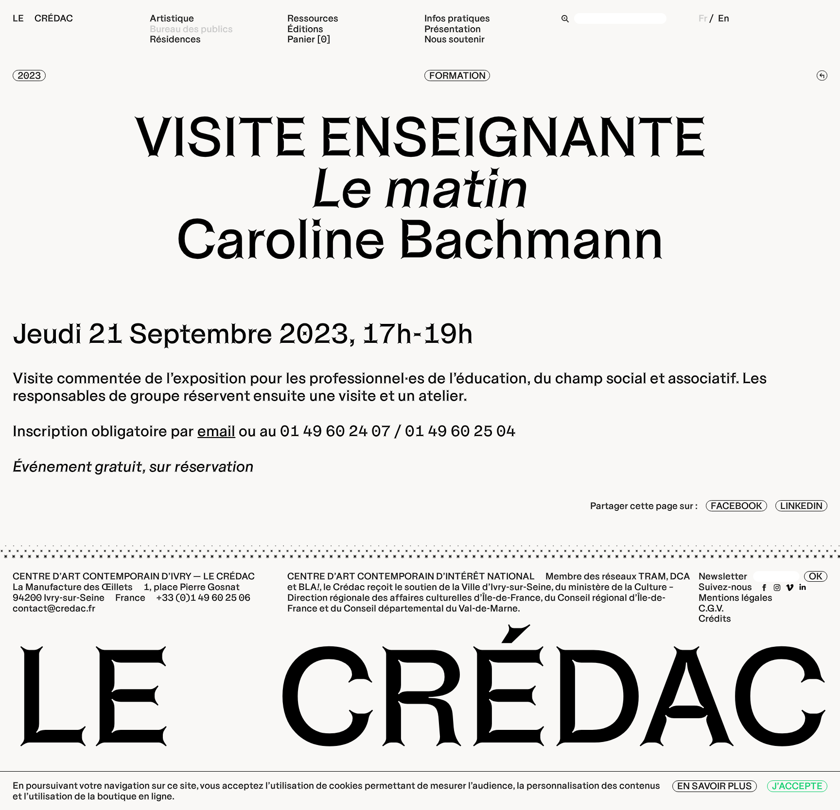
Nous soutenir (454, 39)
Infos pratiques (457, 18)
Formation (457, 75)
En (723, 18)
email (216, 430)
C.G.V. (711, 608)
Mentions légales (735, 597)
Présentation (452, 28)
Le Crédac (43, 18)
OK (815, 576)
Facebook (736, 506)
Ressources (312, 18)
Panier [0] (309, 39)
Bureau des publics (191, 28)
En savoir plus (714, 786)
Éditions (305, 28)
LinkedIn (801, 506)
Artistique (172, 18)
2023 (29, 75)
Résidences (175, 39)
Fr (703, 18)
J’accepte (797, 786)
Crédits (715, 618)
